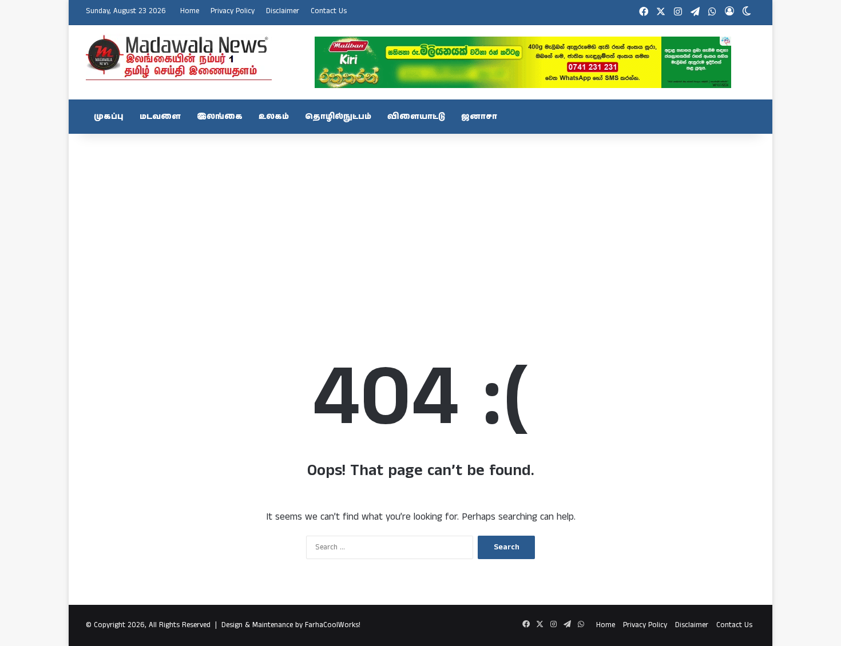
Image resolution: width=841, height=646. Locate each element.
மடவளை (160, 116)
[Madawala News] (179, 57)
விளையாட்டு (416, 116)
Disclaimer (282, 11)
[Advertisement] (420, 225)
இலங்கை (220, 116)
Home (189, 11)
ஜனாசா (479, 116)
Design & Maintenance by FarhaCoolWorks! (290, 625)
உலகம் (274, 116)
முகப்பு (109, 116)
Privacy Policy (233, 11)
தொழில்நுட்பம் (338, 116)
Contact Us (329, 11)
